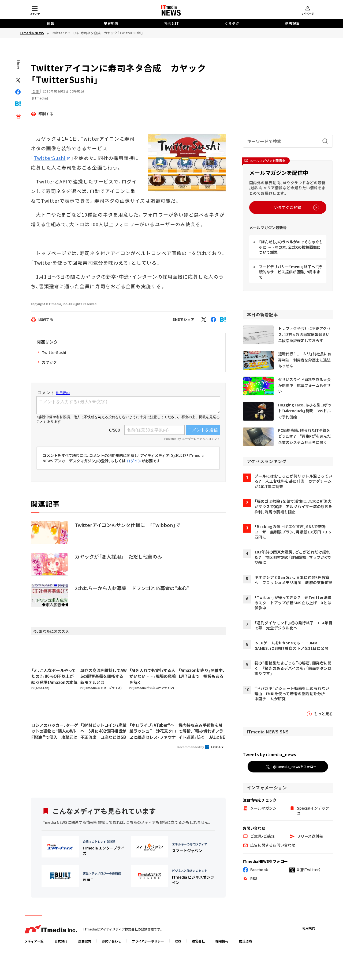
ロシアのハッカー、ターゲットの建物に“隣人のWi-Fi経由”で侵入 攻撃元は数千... (54, 731)
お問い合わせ (111, 941)
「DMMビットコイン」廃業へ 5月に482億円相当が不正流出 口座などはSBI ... (103, 731)
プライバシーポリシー (148, 941)
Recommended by (190, 747)
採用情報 (221, 941)
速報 (50, 23)
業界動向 (111, 23)
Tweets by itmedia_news (269, 754)
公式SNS (61, 941)
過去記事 (292, 23)
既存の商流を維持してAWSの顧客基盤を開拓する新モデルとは (103, 676)
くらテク (232, 23)
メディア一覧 (34, 941)
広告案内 (84, 941)
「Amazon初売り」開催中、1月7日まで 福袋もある (201, 673)
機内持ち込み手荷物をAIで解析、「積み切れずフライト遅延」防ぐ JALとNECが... (201, 731)
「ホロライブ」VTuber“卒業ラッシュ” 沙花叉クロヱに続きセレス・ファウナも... (152, 731)
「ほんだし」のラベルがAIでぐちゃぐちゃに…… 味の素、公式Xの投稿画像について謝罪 (291, 247)
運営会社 (198, 941)
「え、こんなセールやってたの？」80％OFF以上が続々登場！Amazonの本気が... (54, 676)
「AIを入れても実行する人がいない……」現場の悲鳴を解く (152, 676)
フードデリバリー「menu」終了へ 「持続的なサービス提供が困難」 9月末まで (290, 272)
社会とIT (171, 23)
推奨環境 (245, 941)
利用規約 (308, 928)
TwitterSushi (50, 157)
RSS (178, 941)
